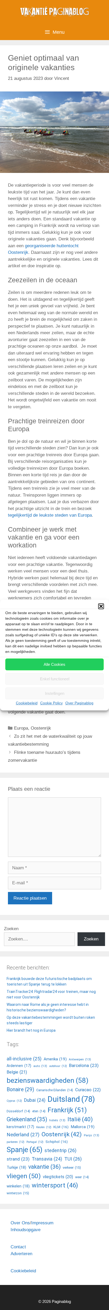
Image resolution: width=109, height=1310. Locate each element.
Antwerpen (80, 1059)
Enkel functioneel (54, 679)
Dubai (35, 1100)
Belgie (17, 1072)
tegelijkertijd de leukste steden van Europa (50, 515)
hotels (57, 1120)
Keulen (43, 1127)
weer (82, 1177)
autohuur (58, 1066)
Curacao (88, 1089)
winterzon (18, 1193)
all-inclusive (24, 1058)
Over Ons (20, 1222)
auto (40, 1066)
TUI (73, 1159)
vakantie (44, 1166)
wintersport (55, 1185)
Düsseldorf (18, 1111)
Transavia (47, 1159)
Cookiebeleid (27, 703)
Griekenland (27, 1119)
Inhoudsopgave (25, 1229)
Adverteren (21, 1253)
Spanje (24, 1150)
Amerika (55, 1059)
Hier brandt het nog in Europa (31, 1030)
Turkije (16, 1167)
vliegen (24, 1176)
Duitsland (71, 1099)
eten (39, 1111)
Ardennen (19, 1066)
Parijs (91, 1135)
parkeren (15, 1142)
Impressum (42, 1222)
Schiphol (57, 1141)
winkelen (18, 1186)
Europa (21, 728)
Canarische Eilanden (54, 1090)
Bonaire (20, 1089)
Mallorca (82, 1126)
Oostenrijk (41, 728)
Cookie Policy (51, 703)
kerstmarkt (20, 1127)
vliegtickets (58, 1177)
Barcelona (84, 1065)
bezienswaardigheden (47, 1080)
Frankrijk (67, 1110)
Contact (18, 1246)
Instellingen (54, 693)
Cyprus (14, 1101)
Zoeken (11, 928)
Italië (80, 1119)
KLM (61, 1127)
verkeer (72, 1168)
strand (18, 1159)
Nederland (23, 1135)
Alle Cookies (54, 664)
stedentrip (60, 1150)
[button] (101, 606)
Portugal (34, 1142)
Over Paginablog (79, 703)
